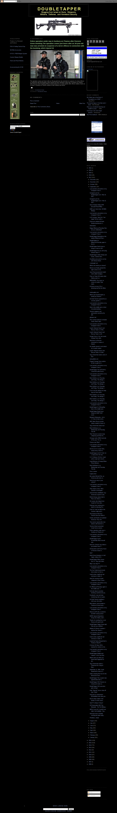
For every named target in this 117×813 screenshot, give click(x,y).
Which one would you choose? (98, 265)
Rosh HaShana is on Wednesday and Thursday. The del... (97, 429)
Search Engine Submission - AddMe (58, 811)
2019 (90, 172)
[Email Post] (31, 87)
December (93, 179)
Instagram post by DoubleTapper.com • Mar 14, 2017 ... (98, 194)
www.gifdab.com (94, 359)
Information (93, 225)
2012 (90, 750)
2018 (90, 175)
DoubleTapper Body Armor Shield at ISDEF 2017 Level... (97, 413)
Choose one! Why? (95, 442)
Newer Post (33, 103)
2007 (90, 761)
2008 (90, 759)
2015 (90, 742)
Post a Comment (34, 101)
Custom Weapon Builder (16, 57)
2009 (90, 757)
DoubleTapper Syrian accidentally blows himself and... (97, 540)
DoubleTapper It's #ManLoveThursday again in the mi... (98, 242)
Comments (92, 795)
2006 (90, 764)
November (93, 182)
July (91, 723)
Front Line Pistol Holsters (16, 60)
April (91, 730)
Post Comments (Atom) (44, 106)
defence (93, 127)
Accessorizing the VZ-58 (16, 67)
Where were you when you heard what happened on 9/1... (97, 659)
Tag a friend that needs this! (97, 425)
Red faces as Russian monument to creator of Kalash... (96, 342)
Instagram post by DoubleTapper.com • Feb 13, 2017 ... (98, 200)
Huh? (91, 553)
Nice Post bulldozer (92, 114)
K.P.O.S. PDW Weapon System (18, 53)
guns (96, 126)
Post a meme (93, 471)
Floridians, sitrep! (94, 717)
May (91, 728)
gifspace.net (93, 317)
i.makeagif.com (94, 263)
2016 (90, 740)
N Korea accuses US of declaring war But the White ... (98, 288)
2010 (90, 754)
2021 (90, 168)
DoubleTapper (90, 69)
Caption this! (93, 473)
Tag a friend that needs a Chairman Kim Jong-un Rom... (96, 665)
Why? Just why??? (95, 563)
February (92, 735)
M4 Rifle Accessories (15, 50)
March (92, 732)
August (92, 720)
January (92, 737)
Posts (91, 792)
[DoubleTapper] (92, 90)
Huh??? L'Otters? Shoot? (96, 703)
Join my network (97, 129)
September (93, 186)
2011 (90, 752)
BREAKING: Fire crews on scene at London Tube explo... (97, 282)
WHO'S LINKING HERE (60, 806)
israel (99, 126)
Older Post (82, 103)
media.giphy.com (94, 292)
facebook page (39, 90)
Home (57, 103)
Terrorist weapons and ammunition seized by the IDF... (97, 313)
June (91, 725)
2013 (90, 747)
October (92, 184)
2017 (90, 177)
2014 (90, 745)
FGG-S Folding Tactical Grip (17, 46)
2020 (90, 170)
